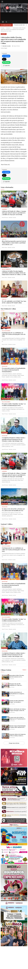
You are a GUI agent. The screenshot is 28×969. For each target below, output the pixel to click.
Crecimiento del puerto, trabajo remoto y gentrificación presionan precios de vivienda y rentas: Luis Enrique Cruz (13, 439)
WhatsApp (7, 62)
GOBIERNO (3, 33)
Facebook (7, 56)
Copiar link (7, 65)
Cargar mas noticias (14, 743)
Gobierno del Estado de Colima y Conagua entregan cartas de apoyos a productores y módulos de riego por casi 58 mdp (14, 212)
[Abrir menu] (3, 22)
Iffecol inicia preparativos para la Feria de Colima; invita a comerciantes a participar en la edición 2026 (14, 242)
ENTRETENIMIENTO (6, 269)
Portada (2, 28)
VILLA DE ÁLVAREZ (6, 330)
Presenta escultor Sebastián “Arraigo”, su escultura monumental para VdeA (14, 404)
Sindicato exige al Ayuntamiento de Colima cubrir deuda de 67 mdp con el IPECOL (17, 727)
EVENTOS (4, 239)
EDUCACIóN (4, 366)
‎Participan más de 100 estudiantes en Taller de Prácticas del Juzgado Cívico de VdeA (13, 334)
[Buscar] (6, 22)
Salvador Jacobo (6, 46)
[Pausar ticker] (26, 25)
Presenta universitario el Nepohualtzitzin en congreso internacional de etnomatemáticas (13, 369)
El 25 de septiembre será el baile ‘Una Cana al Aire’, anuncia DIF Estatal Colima (14, 302)
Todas (24, 669)
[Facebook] (2, 1)
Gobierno (8, 28)
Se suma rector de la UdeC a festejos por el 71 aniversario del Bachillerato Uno (13, 509)
